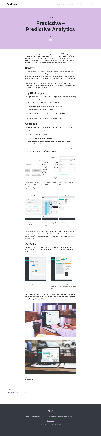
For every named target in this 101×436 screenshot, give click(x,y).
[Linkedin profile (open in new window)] (49, 411)
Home (58, 4)
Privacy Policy (50, 420)
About (64, 4)
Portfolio (78, 4)
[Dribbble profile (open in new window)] (52, 411)
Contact (91, 4)
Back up (50, 429)
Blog (84, 4)
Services (70, 4)
